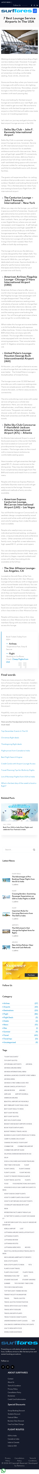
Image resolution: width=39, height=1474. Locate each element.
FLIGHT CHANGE (24, 1168)
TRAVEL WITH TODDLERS (12, 1309)
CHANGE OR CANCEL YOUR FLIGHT (16, 1142)
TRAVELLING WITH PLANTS (13, 1313)
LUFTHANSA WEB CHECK (12, 1247)
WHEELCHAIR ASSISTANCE (13, 1332)
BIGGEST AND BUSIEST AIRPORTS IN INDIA (18, 1124)
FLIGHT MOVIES (25, 1172)
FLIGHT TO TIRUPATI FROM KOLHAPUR (17, 1176)
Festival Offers (13, 1417)
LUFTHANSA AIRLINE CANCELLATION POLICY (19, 1232)
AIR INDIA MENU (9, 1079)
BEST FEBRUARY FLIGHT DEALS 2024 (16, 1105)
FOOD (6, 1183)
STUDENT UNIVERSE (28, 1279)
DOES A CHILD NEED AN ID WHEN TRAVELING (19, 1161)
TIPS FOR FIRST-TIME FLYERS (23, 1283)
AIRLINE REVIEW (9, 1090)
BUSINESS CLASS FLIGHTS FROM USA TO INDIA (19, 1135)
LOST (21, 1228)
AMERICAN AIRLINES (11, 1098)
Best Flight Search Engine (11, 757)
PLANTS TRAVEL (28, 1272)
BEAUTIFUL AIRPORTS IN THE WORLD (16, 1101)
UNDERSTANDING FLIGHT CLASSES (16, 1320)
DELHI (6, 1157)
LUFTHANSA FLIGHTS (11, 1236)
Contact (10, 1379)
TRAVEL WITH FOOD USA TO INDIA (15, 1306)
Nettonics (21, 1466)
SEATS (26, 1276)
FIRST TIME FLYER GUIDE (12, 1165)
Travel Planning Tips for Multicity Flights (17, 770)
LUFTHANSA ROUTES (11, 1243)
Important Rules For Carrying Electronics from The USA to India (22, 913)
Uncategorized (9, 1042)
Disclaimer (11, 1396)
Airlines (15, 942)
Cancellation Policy (14, 1392)
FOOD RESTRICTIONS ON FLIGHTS (24, 1183)
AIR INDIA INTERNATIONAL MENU (15, 1071)
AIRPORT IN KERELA (21, 1094)
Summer (6, 1032)
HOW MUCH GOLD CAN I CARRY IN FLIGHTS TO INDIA (19, 1189)
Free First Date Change (16, 1424)
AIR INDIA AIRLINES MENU (12, 1068)
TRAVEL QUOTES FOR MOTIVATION (16, 1302)
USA (33, 1320)
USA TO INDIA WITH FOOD (13, 1328)
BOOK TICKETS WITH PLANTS (14, 1127)
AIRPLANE (7, 1094)
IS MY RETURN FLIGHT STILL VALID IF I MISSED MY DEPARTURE (19, 1224)
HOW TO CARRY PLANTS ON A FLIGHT (17, 1197)
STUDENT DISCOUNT (11, 1279)
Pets (5, 1028)
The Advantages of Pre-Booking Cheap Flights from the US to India (23, 879)
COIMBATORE (8, 1146)
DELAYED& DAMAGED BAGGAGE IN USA (17, 1154)
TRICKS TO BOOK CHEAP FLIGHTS (15, 1317)
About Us (11, 1382)
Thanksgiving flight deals (11, 744)
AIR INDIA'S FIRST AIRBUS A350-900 (16, 1083)
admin (16, 884)
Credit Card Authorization (17, 1399)
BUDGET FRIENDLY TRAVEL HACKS (15, 1131)
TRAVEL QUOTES (19, 1298)
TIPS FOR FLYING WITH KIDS (13, 1287)
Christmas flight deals (10, 738)
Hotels (6, 1021)
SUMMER (7, 1283)
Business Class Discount (16, 1421)
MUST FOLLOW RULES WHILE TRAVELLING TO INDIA (18, 1252)
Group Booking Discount (16, 1411)
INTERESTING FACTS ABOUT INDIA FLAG (17, 1212)
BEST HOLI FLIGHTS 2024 (12, 1120)
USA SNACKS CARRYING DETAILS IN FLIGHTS (19, 1324)
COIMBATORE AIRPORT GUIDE (14, 1150)
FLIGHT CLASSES (9, 1172)
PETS (30, 1264)
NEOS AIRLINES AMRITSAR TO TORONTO (17, 1257)
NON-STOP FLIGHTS (11, 1261)
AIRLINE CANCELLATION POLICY (15, 1086)
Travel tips (7, 1039)
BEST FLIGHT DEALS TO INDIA (14, 1109)
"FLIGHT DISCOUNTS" (11, 1056)
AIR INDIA (29, 1064)
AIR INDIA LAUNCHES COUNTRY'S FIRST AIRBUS (20, 1075)
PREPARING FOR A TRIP (11, 1276)
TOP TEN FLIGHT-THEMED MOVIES (15, 1291)
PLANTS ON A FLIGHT (11, 1272)
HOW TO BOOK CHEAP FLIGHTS (15, 1193)
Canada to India (13, 1439)
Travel (6, 1035)
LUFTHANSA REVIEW (11, 1240)
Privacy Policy (13, 1389)
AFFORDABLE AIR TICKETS (12, 1064)
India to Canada (13, 1442)
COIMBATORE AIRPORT (25, 1146)
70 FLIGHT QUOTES (10, 1060)
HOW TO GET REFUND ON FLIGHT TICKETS (18, 1201)
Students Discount (14, 1414)
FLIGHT (26, 1165)
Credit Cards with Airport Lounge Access (18, 764)
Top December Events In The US (14, 731)
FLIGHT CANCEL (9, 1168)
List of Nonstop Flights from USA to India (18, 777)
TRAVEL (6, 1298)
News (5, 1025)
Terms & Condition (14, 1386)
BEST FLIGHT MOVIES (11, 1113)
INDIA (6, 1208)
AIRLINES (22, 1090)
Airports (15, 925)
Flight (14, 891)
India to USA (12, 1446)
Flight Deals (16, 873)
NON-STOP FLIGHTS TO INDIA (14, 1264)
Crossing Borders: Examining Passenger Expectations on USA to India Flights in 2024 (24, 896)
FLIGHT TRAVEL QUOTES (12, 1180)
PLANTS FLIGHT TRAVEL (12, 1268)
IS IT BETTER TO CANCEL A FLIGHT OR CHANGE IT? (18, 1217)
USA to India (12, 1436)
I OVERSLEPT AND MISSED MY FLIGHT (16, 1205)
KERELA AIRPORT (10, 1228)
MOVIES (27, 1247)
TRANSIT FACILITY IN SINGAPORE (15, 1294)
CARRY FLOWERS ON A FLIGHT (14, 1139)
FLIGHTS (28, 1180)
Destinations (8, 1010)
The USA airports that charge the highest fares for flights (23, 930)
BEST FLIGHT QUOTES (11, 1116)
